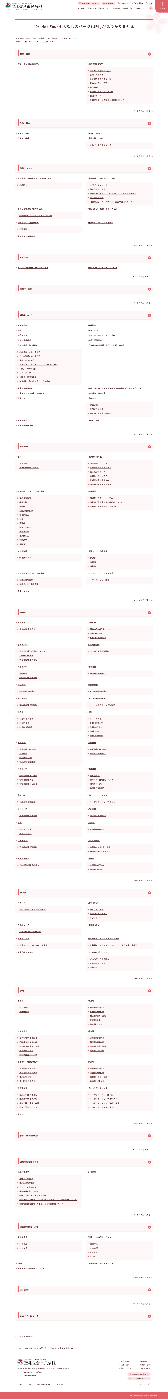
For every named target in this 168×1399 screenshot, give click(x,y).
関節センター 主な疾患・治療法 (33, 945)
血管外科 (92, 742)
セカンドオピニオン (28, 1187)
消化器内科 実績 (26, 655)
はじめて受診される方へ (100, 70)
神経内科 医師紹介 (27, 691)
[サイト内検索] (151, 8)
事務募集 (92, 491)
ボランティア (25, 372)
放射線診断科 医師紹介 (29, 865)
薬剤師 (22, 506)
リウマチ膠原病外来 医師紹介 (103, 705)
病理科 (91, 858)
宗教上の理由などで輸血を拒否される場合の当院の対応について (116, 388)
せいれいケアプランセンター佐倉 (102, 267)
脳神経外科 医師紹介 (28, 815)
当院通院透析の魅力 (98, 913)
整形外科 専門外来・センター (103, 779)
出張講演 (92, 1172)
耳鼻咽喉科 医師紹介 (28, 847)
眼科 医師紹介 (25, 833)
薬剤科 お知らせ (97, 1050)
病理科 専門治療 (97, 865)
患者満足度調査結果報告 (100, 413)
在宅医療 (24, 257)
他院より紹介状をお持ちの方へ (32, 1195)
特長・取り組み (97, 909)
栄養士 (22, 519)
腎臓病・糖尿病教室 (28, 377)
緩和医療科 (22, 698)
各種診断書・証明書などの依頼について (107, 99)
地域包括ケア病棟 (96, 138)
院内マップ (22, 335)
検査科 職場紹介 (97, 1007)
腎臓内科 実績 (96, 633)
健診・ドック (26, 168)
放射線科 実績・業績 (28, 1072)
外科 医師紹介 (96, 735)
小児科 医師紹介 (26, 727)
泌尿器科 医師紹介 (98, 815)
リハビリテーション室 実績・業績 (104, 1103)
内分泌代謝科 (94, 644)
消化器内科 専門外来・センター (33, 651)
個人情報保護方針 (25, 425)
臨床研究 (94, 404)
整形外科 (92, 768)
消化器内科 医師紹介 (28, 659)
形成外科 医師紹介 (27, 801)
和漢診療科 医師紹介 (99, 691)
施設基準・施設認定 (97, 393)
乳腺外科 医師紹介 (27, 761)
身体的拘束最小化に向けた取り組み (34, 381)
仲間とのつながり (27, 360)
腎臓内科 (92, 622)
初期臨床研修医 (95, 456)
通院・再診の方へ (97, 74)
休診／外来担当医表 (29, 1135)
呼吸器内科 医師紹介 (28, 677)
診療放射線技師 (26, 510)
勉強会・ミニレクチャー (100, 476)
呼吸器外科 (22, 768)
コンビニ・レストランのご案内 (101, 335)
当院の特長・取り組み (27, 345)
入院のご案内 (23, 133)
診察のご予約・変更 (98, 83)
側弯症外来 (95, 775)
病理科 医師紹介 (97, 869)
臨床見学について (97, 471)
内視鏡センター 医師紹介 (30, 931)
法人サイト (143, 1384)
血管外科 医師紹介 (98, 753)
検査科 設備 (95, 1020)
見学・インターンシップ (28, 591)
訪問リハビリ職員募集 (29, 584)
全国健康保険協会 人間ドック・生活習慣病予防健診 (113, 193)
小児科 (20, 712)
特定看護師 (24, 1007)
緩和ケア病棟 (23, 138)
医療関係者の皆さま (29, 1161)
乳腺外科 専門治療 (27, 749)
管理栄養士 (24, 514)
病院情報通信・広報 (29, 1227)
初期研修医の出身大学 (99, 480)
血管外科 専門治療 (98, 749)
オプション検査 (97, 197)
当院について (26, 315)
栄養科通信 (22, 1237)
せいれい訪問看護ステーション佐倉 (33, 267)
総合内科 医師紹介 (27, 629)
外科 (90, 712)
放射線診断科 (23, 858)
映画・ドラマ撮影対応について (31, 1268)
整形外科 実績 (96, 783)
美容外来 (23, 753)
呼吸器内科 (22, 666)
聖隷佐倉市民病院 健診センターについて (35, 178)
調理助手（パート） (28, 557)
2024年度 (23, 1248)
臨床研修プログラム (98, 463)
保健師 (93, 557)
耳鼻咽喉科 (23, 840)
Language (24, 1289)
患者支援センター (25, 952)
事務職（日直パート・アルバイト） (105, 498)
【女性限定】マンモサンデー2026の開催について (111, 201)
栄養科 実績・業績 (98, 1076)
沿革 (20, 330)
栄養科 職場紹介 (97, 1068)
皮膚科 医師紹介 (97, 829)
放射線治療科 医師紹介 (100, 851)
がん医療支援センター (98, 952)
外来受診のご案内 (96, 64)
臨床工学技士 (25, 527)
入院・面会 (25, 123)
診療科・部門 (26, 288)
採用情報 (24, 446)
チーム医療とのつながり (30, 356)
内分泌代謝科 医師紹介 (100, 651)
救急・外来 (25, 53)
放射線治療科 (94, 840)
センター (24, 892)
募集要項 (23, 463)
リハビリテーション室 (98, 1088)
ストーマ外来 (96, 718)
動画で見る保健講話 (26, 236)
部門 (22, 990)
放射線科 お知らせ (27, 1081)
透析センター (94, 902)
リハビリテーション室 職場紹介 (103, 1094)
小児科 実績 (24, 723)
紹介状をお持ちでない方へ (101, 79)
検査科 (91, 1000)
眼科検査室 (22, 1031)
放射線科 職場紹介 (27, 1068)
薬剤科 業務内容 (97, 1042)
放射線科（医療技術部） (28, 1061)
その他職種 (22, 551)
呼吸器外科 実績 (26, 779)
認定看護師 (24, 1011)
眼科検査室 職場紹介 (28, 1037)
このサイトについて (29, 1316)
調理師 (22, 523)
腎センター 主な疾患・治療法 (32, 909)
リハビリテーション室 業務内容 (103, 1099)
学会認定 (21, 398)
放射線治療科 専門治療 (100, 847)
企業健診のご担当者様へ (28, 222)
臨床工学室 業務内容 (28, 1099)
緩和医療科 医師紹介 (28, 705)
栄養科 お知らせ (97, 1081)
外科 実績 (94, 731)
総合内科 (22, 622)
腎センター (22, 902)
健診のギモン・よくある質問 (100, 222)
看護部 (20, 1000)
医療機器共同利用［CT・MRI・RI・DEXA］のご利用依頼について (48, 1199)
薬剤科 (91, 1031)
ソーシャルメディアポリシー (100, 1263)
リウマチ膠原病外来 (97, 698)
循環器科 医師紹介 (98, 673)
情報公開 (92, 398)
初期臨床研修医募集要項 (100, 467)
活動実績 (94, 967)
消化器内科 (23, 644)
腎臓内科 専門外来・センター (103, 629)
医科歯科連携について (29, 1191)
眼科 (20, 822)
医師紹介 (23, 185)
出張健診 (23, 229)
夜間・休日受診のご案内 (28, 64)
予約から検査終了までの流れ (30, 208)
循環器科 (92, 666)
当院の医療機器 (24, 340)
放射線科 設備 (25, 1076)
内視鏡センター (24, 924)
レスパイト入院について (100, 145)
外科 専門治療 (96, 723)
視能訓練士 (24, 502)
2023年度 (94, 1252)
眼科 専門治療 (25, 829)
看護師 (93, 562)
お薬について (96, 95)
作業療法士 (24, 535)
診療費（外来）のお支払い (101, 91)
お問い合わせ (94, 420)
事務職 (93, 566)
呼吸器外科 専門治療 (28, 775)
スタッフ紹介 (96, 917)
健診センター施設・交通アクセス (102, 208)
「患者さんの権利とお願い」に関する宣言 (106, 345)
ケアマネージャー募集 (99, 580)
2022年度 (94, 1256)
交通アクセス (94, 330)
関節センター (23, 938)
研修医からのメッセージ (100, 484)
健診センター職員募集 (98, 551)
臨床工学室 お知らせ (28, 1107)
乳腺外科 (22, 742)
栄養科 (91, 1061)
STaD (20, 1263)
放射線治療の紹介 (27, 1182)
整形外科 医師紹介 (98, 788)
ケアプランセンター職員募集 (100, 573)
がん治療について (97, 963)
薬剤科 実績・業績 (98, 1046)
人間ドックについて (98, 185)
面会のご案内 (94, 133)
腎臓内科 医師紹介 (98, 637)
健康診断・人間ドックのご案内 (101, 178)
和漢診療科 (93, 684)
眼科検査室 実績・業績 (29, 1046)
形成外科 (21, 795)
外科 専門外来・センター (101, 727)
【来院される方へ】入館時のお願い (33, 393)
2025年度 (23, 1243)
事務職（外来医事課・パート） (103, 506)
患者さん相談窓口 (25, 388)
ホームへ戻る (27, 1336)
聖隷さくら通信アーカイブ (99, 1237)
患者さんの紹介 (26, 1178)
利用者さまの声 (97, 409)
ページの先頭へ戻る (141, 111)
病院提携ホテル (24, 420)
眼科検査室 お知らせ (28, 1054)
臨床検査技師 (25, 498)
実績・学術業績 (95, 340)
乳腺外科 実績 (25, 757)
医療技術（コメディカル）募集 (31, 491)
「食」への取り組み (28, 368)
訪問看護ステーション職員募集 (31, 573)
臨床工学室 (22, 1088)
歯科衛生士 (24, 544)
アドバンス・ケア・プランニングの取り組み (38, 364)
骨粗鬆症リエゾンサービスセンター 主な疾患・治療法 (113, 945)
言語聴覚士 (24, 540)
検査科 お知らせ (97, 1024)
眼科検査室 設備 (26, 1050)
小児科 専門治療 (26, 718)
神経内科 (22, 684)
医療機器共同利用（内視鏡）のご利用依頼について (41, 1203)
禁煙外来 (23, 673)
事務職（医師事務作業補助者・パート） (107, 502)
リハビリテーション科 (98, 795)
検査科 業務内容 (97, 1011)
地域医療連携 (23, 1172)
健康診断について (97, 189)
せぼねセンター (95, 924)
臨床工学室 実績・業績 (29, 1103)
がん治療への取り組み (99, 959)
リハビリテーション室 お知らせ (103, 1107)
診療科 (23, 612)
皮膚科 (91, 822)
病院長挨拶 (22, 325)
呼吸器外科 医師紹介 (28, 783)
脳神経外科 (22, 809)
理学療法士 (24, 531)
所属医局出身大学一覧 (29, 467)
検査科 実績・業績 (98, 1015)
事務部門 (21, 1114)
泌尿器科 (92, 809)
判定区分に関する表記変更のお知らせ (35, 215)
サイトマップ (60, 1384)
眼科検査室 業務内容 (28, 1042)
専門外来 (94, 87)
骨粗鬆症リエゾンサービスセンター (103, 938)
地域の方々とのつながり (30, 352)
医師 (20, 456)
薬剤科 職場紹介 (97, 1037)
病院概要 (92, 325)
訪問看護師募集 (26, 580)
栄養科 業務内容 (97, 1072)
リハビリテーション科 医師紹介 (103, 801)
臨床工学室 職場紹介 (28, 1094)
